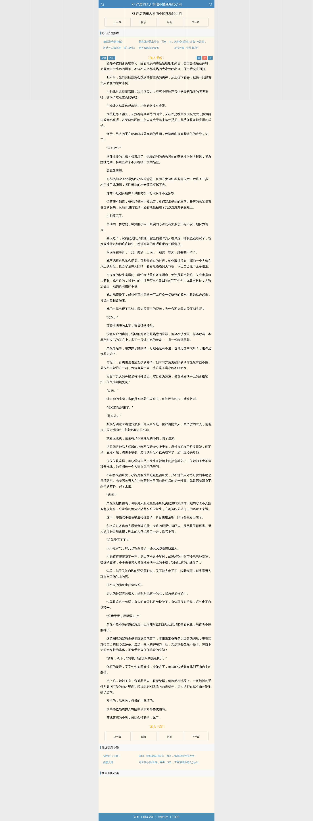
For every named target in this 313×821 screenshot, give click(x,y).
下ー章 (195, 736)
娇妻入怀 (108, 762)
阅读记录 (148, 817)
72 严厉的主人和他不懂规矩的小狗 (157, 4)
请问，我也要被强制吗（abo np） (158, 756)
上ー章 (117, 736)
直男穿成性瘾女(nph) (186, 762)
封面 (169, 736)
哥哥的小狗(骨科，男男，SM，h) (157, 762)
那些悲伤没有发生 (184, 756)
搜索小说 (163, 817)
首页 (136, 817)
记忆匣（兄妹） (112, 756)
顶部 (176, 817)
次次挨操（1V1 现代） (187, 47)
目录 (143, 736)
